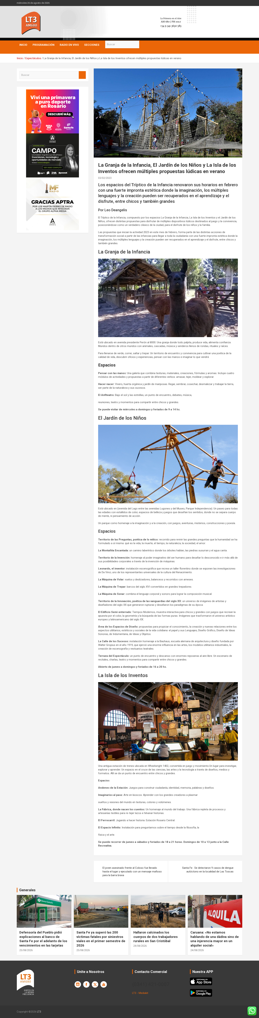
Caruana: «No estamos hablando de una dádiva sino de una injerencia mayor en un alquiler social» (214, 938)
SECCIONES (91, 44)
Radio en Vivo (69, 44)
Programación (43, 44)
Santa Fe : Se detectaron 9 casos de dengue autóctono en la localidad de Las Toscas (207, 869)
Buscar (142, 44)
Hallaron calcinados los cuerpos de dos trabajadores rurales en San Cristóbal (155, 936)
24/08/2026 (140, 945)
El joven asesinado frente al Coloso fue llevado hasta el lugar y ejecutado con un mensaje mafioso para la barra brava (132, 871)
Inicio (23, 44)
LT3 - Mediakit (140, 993)
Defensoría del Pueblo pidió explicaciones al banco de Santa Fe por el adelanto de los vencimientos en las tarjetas (43, 938)
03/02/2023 (105, 178)
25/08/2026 (26, 950)
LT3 (39, 1011)
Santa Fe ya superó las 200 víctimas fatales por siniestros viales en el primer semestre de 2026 (100, 938)
